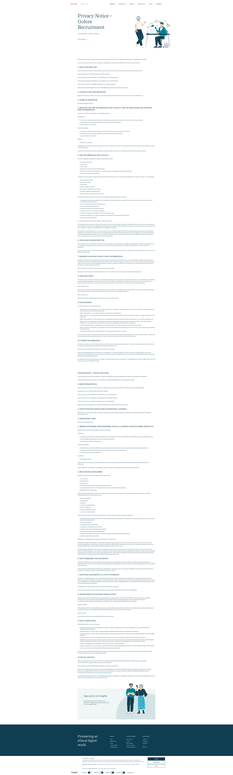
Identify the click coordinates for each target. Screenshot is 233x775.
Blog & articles (113, 741)
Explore (131, 4)
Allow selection (156, 762)
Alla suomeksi (81, 39)
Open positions (129, 743)
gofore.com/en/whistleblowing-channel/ (88, 355)
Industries (112, 4)
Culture (128, 741)
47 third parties (92, 768)
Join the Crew (129, 739)
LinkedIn (145, 739)
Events (111, 743)
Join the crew (141, 4)
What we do (122, 4)
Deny (156, 766)
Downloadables (113, 747)
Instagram (145, 741)
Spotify (144, 747)
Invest (150, 4)
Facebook (145, 743)
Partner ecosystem (130, 745)
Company (159, 4)
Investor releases (114, 745)
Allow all (156, 758)
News (111, 739)
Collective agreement (131, 747)
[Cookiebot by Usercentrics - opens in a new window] (74, 773)
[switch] (101, 773)
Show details (130, 772)
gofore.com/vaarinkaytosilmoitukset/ (102, 672)
